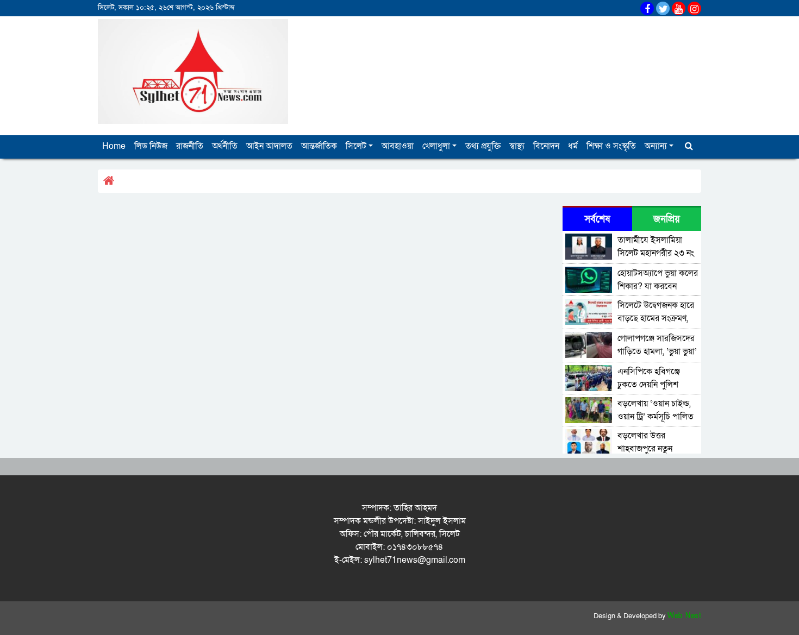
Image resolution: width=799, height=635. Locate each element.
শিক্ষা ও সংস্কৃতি (611, 146)
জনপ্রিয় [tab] (666, 219)
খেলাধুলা (436, 146)
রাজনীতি (189, 146)
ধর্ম (573, 146)
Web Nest (684, 616)
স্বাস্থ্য (517, 146)
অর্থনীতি (225, 146)
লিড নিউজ (150, 146)
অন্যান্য (656, 146)
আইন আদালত (269, 146)
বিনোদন (546, 146)
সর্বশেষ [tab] (597, 219)
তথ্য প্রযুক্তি (483, 146)
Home (114, 146)
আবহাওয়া (398, 146)
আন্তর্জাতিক (319, 146)
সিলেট (356, 146)
